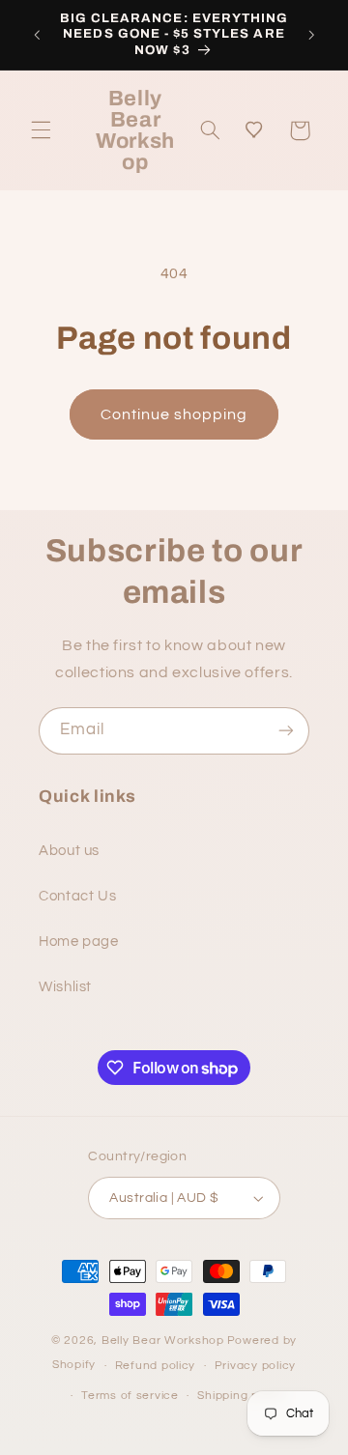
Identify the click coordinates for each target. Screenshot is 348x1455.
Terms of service (130, 1395)
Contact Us (77, 896)
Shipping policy (241, 1395)
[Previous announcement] (36, 35)
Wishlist (65, 987)
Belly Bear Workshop (163, 1340)
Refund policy (155, 1365)
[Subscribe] (286, 731)
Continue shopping (174, 414)
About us (69, 850)
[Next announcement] (311, 35)
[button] (40, 130)
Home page (79, 941)
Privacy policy (255, 1365)
